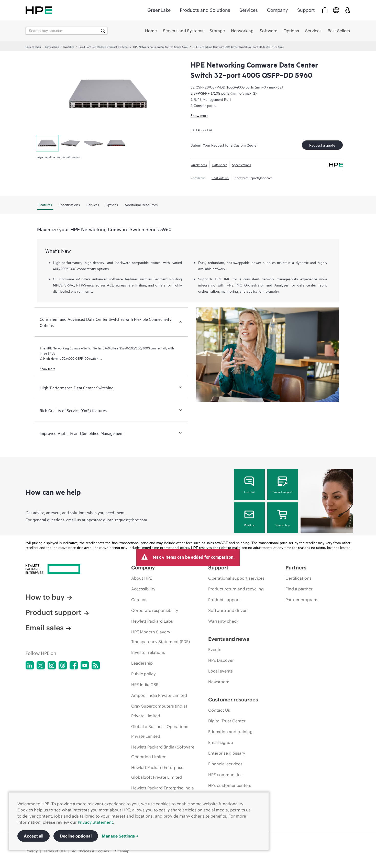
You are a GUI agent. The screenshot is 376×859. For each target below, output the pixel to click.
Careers (138, 599)
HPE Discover (221, 660)
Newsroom (218, 681)
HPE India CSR (145, 684)
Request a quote (322, 144)
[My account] (347, 10)
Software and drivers (228, 610)
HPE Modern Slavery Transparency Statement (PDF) (160, 636)
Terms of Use (55, 851)
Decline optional (76, 836)
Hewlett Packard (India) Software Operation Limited (162, 751)
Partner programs (302, 599)
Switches (68, 47)
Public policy (143, 673)
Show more (199, 115)
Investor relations (148, 652)
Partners (295, 567)
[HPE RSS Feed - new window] (96, 665)
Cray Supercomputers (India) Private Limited (159, 710)
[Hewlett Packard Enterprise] (39, 10)
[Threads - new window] (63, 665)
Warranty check (223, 621)
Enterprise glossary (226, 753)
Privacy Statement (95, 822)
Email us (249, 525)
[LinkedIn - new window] (30, 665)
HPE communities (225, 774)
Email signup (220, 742)
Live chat (249, 492)
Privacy (32, 851)
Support (306, 10)
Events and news (228, 639)
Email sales (45, 627)
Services (248, 10)
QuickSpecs (199, 164)
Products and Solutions (205, 10)
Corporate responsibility (154, 610)
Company (277, 10)
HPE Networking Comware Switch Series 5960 (160, 47)
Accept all (33, 836)
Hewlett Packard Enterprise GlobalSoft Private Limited (157, 772)
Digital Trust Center (227, 720)
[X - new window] (41, 665)
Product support (282, 492)
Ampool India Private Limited (159, 695)
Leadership (142, 663)
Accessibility (143, 588)
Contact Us (219, 710)
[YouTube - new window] (85, 665)
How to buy (282, 525)
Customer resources (233, 699)
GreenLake (159, 10)
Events (214, 649)
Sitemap (122, 851)
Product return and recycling (236, 588)
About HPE (141, 578)
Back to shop (33, 47)
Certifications (298, 578)
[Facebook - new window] (74, 665)
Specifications (241, 164)
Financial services (225, 763)
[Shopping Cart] (325, 10)
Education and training (230, 731)
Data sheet (219, 164)
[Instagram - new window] (52, 665)
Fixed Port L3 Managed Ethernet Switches (104, 47)
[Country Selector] (336, 10)
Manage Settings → (120, 836)
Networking (52, 47)
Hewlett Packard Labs (152, 621)
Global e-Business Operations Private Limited (159, 731)
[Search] (102, 31)
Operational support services (236, 578)
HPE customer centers (229, 785)
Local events (220, 671)
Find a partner (299, 588)
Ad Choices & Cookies (90, 851)
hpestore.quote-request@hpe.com (116, 519)
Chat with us (220, 177)
